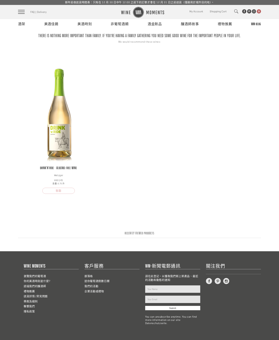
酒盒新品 (155, 24)
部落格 (88, 276)
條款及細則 (31, 301)
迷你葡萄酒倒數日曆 (97, 281)
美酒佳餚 (51, 24)
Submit (172, 308)
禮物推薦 (225, 24)
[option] (58, 123)
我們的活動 (91, 286)
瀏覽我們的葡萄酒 (35, 276)
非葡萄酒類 (120, 24)
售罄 (58, 190)
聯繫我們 (29, 306)
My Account (196, 11)
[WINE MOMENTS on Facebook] (244, 11)
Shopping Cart (218, 11)
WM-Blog (256, 24)
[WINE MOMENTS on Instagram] (254, 11)
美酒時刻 (84, 24)
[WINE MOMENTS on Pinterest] (249, 11)
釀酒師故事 (190, 24)
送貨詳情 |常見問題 (36, 296)
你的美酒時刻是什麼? (37, 281)
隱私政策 (29, 311)
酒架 (21, 24)
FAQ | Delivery (38, 12)
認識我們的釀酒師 (35, 286)
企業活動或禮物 (94, 291)
